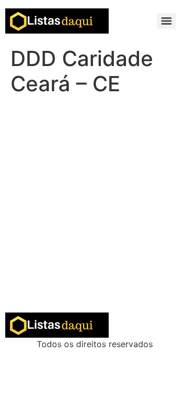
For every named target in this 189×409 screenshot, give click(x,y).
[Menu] (166, 21)
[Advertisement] (94, 213)
